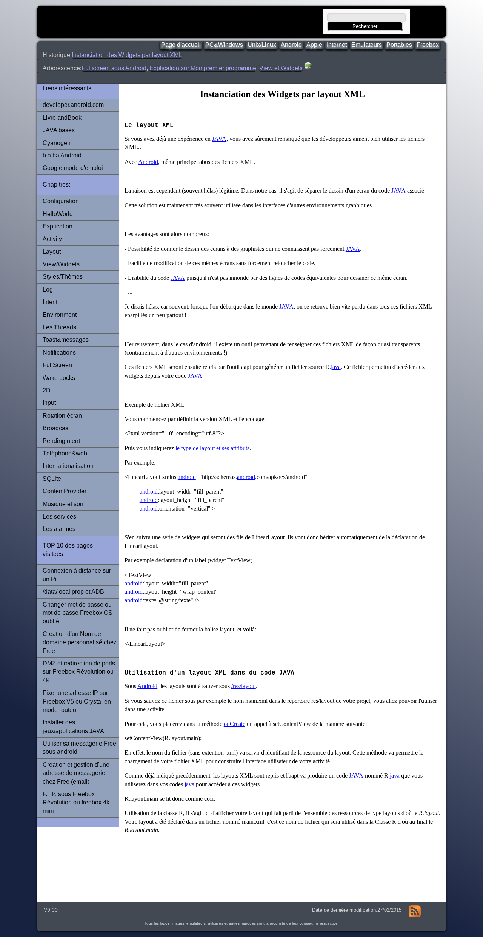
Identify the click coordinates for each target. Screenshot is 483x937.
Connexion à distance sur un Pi (77, 574)
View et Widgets (281, 68)
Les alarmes (59, 529)
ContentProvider (64, 491)
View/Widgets (61, 264)
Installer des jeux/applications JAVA (73, 726)
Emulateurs (366, 45)
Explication (57, 226)
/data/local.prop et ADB (73, 591)
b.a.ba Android (62, 155)
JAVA (219, 139)
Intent (50, 302)
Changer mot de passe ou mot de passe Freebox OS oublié (77, 613)
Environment (60, 315)
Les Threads (59, 327)
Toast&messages (66, 340)
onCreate (234, 724)
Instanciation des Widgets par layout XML (127, 55)
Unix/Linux (262, 45)
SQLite (52, 478)
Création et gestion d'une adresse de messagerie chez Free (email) (76, 773)
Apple (314, 45)
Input (49, 403)
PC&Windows (224, 45)
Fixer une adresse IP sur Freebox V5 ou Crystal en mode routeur (77, 701)
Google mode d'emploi (73, 168)
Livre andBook (62, 117)
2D (47, 390)
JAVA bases (59, 130)
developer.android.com (73, 105)
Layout (52, 252)
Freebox (428, 45)
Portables (399, 45)
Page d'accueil (181, 45)
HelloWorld (58, 214)
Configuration (61, 201)
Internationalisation (68, 466)
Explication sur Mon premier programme (202, 68)
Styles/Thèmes (63, 276)
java (336, 367)
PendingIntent (61, 441)
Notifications (59, 352)
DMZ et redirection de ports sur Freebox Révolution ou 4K (79, 672)
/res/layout (243, 686)
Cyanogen (57, 143)
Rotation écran (62, 415)
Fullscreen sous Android (114, 68)
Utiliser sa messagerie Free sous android (79, 747)
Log (48, 289)
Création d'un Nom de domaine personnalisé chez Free (80, 642)
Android (291, 45)
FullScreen (57, 365)
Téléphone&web (65, 453)
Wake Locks (59, 378)
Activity (52, 239)
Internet (337, 45)
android (187, 477)
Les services (59, 516)
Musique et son (63, 504)
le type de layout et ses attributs (212, 448)
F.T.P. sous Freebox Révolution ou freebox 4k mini (76, 802)
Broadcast (56, 428)
